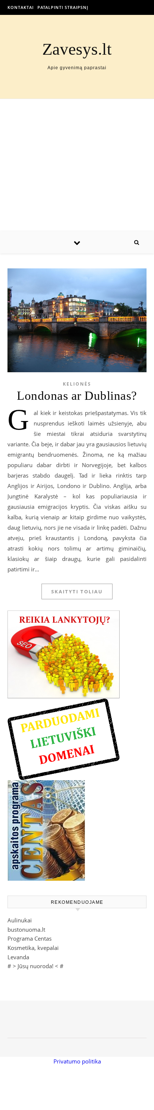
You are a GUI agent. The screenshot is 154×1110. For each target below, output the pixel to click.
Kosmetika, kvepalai (33, 947)
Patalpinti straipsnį (62, 7)
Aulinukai (19, 920)
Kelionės (77, 384)
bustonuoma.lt (26, 929)
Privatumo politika (77, 1061)
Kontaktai (20, 7)
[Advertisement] (77, 165)
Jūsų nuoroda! (35, 966)
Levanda (18, 957)
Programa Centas (29, 938)
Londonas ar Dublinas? (77, 395)
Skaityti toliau (77, 591)
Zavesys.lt (77, 49)
